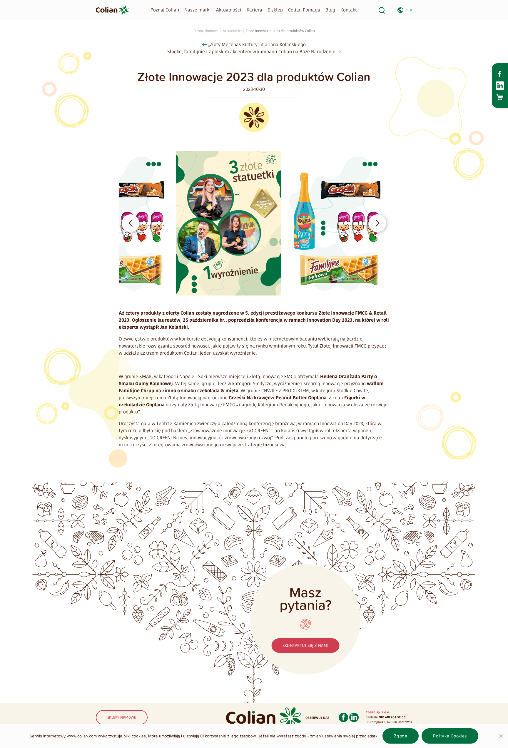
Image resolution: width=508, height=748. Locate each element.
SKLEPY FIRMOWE (121, 717)
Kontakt (348, 10)
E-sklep (275, 10)
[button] (130, 223)
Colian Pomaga (304, 10)
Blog (330, 10)
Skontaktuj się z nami (306, 645)
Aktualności (228, 10)
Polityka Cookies (450, 735)
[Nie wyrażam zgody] (501, 736)
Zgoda (400, 735)
